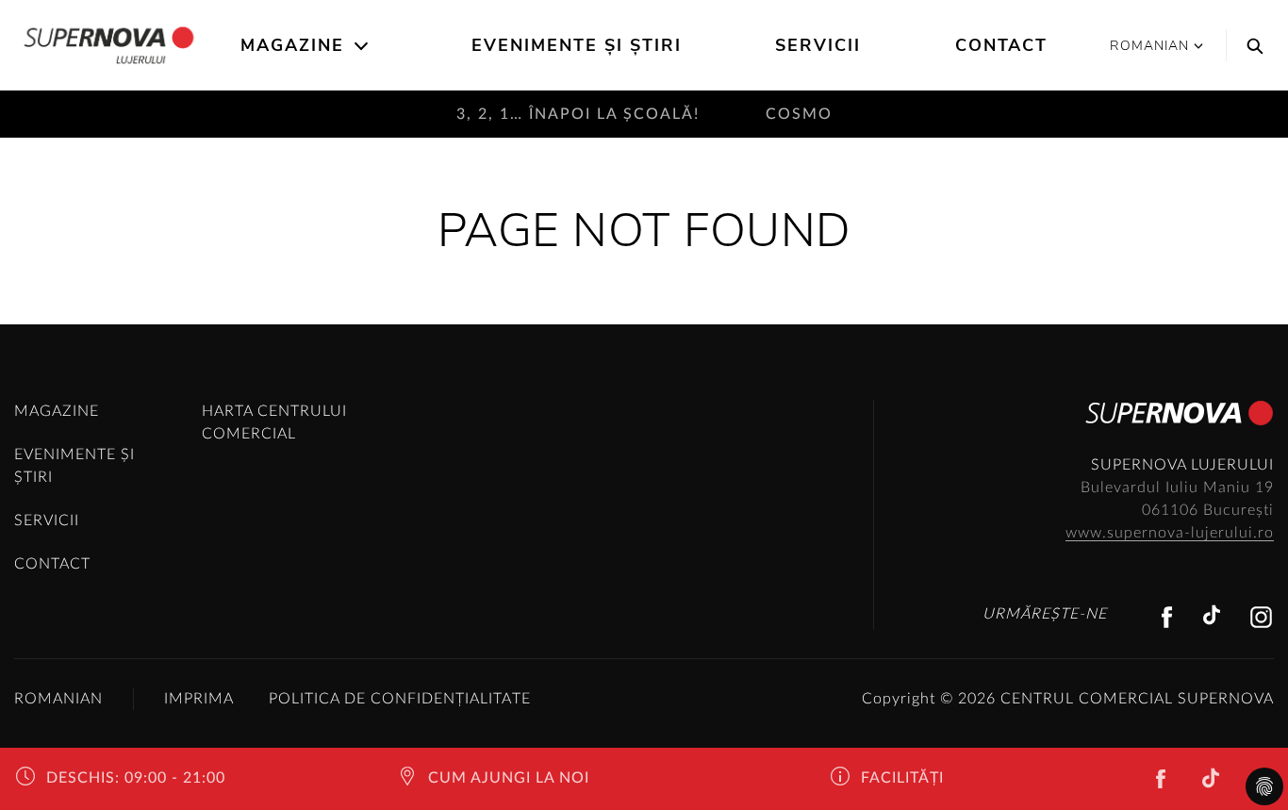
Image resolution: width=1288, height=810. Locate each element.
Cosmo (799, 114)
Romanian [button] (1149, 46)
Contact (1001, 45)
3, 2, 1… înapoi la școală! (578, 114)
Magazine (292, 45)
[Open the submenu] (362, 46)
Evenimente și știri (576, 45)
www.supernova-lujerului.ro (1169, 532)
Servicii (818, 45)
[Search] (1250, 45)
